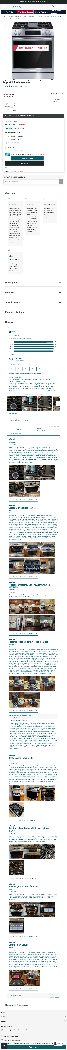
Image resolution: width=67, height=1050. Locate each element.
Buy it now (24, 163)
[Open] (4, 1046)
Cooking (10, 16)
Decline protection (14, 143)
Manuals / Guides (14, 312)
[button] (3, 7)
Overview (10, 193)
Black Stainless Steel (14, 107)
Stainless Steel (6, 108)
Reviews (9, 322)
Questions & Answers (16, 1005)
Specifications (12, 302)
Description (11, 282)
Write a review (24, 86)
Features (10, 292)
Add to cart (33, 1047)
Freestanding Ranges (20, 16)
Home (4, 16)
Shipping (7, 171)
